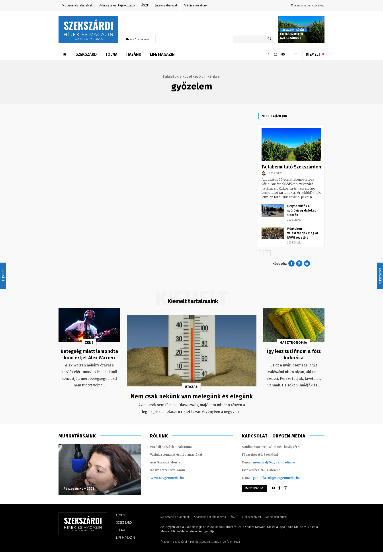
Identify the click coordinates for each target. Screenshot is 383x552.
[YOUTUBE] (273, 488)
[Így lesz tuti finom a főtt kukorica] (294, 325)
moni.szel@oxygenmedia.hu (274, 462)
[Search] (269, 39)
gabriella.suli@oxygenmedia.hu (276, 478)
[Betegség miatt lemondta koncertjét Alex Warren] (89, 325)
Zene (89, 342)
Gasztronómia (293, 342)
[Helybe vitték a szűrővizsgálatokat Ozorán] (273, 210)
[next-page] (268, 253)
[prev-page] (261, 253)
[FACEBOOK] (279, 488)
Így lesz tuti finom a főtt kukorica (294, 354)
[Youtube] (283, 54)
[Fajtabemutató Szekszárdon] (291, 145)
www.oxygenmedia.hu (167, 478)
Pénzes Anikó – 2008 (78, 489)
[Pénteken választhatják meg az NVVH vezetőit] (273, 233)
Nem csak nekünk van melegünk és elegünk (192, 396)
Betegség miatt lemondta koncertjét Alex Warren (89, 354)
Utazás (191, 387)
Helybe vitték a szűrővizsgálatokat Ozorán (301, 210)
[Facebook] (268, 54)
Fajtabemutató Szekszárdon (291, 36)
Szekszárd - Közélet (293, 30)
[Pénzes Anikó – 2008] (100, 469)
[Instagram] (275, 54)
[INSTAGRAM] (285, 488)
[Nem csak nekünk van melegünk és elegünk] (191, 350)
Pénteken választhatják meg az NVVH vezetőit (303, 233)
